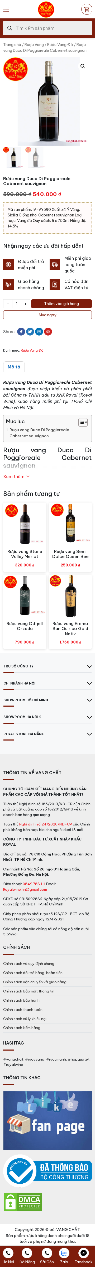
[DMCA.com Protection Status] (23, 1201)
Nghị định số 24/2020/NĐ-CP (45, 824)
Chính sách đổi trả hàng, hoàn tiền (33, 972)
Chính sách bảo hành (21, 1000)
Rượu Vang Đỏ (60, 44)
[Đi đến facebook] (21, 332)
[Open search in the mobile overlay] (47, 28)
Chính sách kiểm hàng (21, 1027)
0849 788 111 (34, 883)
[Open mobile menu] (5, 9)
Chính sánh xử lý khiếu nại (24, 1018)
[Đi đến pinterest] (48, 332)
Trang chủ (12, 44)
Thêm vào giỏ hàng (61, 303)
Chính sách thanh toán (22, 1009)
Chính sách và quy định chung (28, 963)
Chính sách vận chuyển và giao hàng (34, 982)
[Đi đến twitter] (30, 332)
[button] (83, 66)
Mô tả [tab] (14, 366)
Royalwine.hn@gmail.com (25, 889)
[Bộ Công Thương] (47, 1171)
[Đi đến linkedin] (39, 332)
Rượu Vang (34, 44)
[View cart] (86, 9)
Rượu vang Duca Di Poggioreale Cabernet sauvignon (39, 433)
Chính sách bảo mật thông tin (28, 991)
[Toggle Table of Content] (80, 422)
